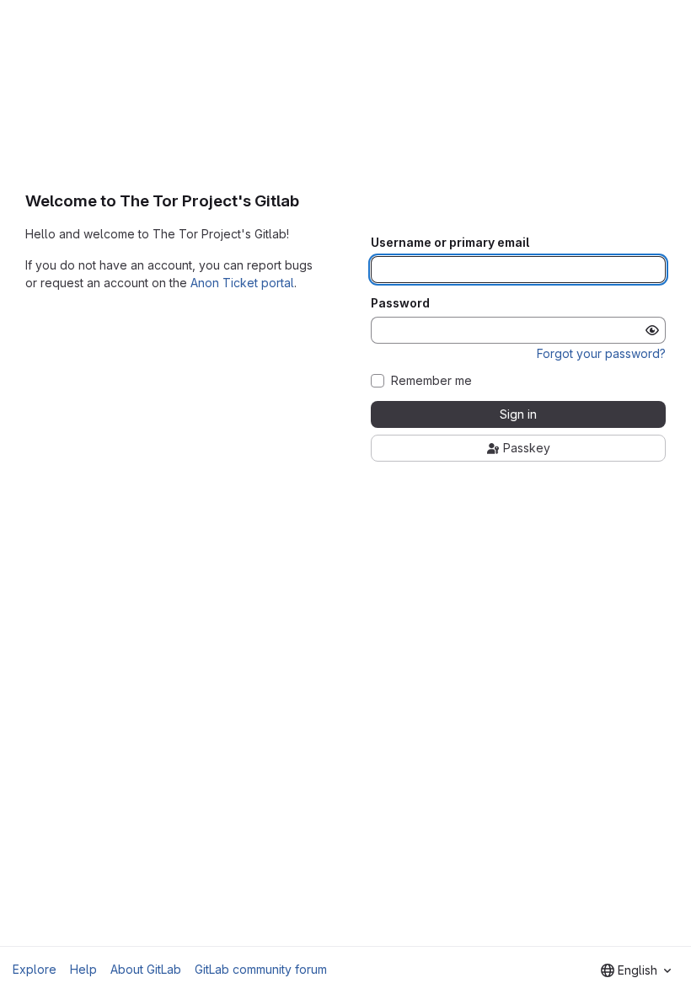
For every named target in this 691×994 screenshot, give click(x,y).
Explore (34, 969)
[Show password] (652, 330)
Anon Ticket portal (242, 282)
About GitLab (145, 969)
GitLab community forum (261, 969)
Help (83, 969)
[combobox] (635, 970)
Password (400, 303)
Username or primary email (450, 242)
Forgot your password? (601, 353)
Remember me (431, 380)
